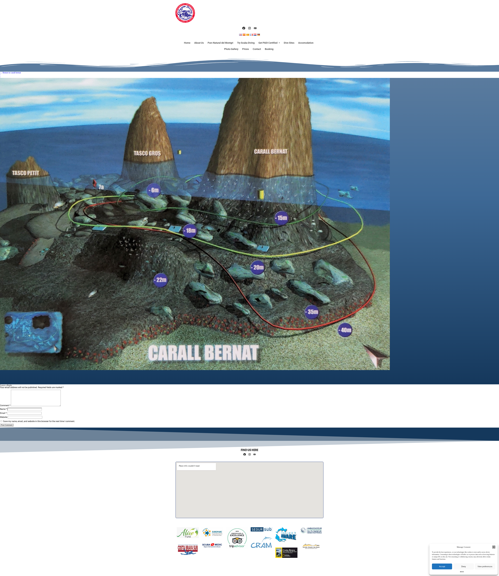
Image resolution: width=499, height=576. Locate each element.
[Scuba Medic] (212, 547)
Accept (442, 566)
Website (3, 417)
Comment (5, 405)
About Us (199, 42)
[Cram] (262, 544)
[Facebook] (244, 28)
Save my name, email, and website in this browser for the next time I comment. (39, 421)
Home (187, 42)
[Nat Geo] (286, 554)
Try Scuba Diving (246, 42)
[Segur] (262, 530)
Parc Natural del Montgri (220, 42)
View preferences (485, 566)
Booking (269, 49)
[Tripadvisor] (255, 28)
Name (3, 409)
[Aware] (286, 536)
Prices (245, 49)
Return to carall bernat (10, 73)
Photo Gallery (231, 49)
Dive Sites (289, 42)
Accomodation (305, 42)
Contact (257, 49)
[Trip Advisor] (237, 539)
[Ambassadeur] (311, 531)
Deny (463, 566)
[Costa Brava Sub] (188, 551)
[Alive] (188, 534)
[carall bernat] (249, 224)
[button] (494, 547)
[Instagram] (249, 28)
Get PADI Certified (267, 42)
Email (3, 413)
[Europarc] (212, 533)
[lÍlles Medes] (311, 548)
